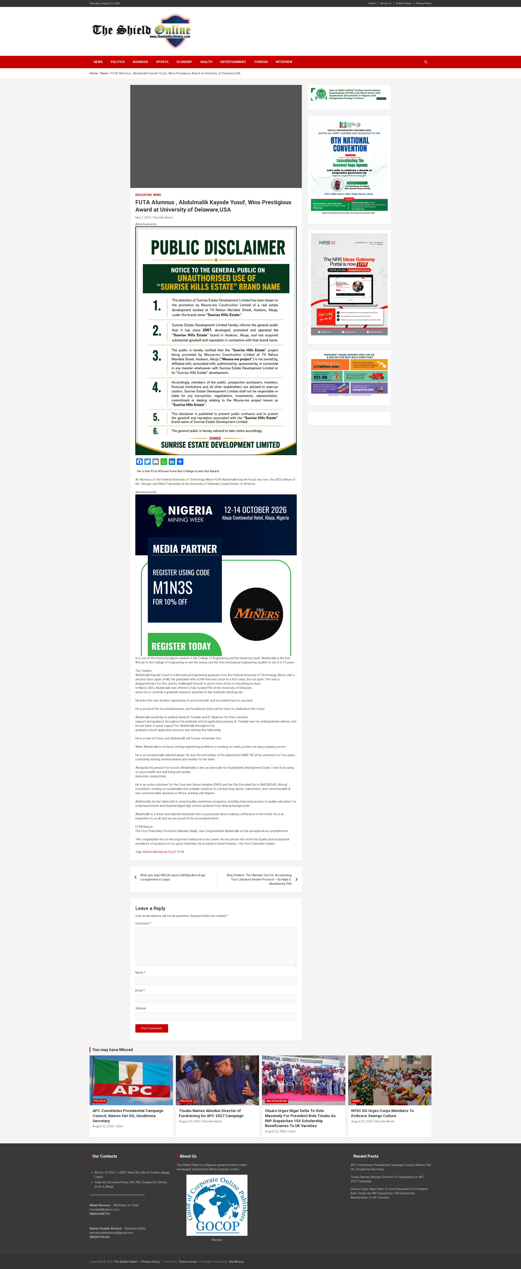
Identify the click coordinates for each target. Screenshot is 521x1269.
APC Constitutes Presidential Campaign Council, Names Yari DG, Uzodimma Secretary (128, 1115)
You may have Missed (112, 1049)
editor (120, 1126)
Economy (184, 62)
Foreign (261, 62)
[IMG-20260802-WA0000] (216, 496)
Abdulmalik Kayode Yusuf (159, 851)
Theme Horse (187, 1262)
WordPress (236, 1262)
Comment (143, 923)
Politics (118, 62)
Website (140, 1008)
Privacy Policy (423, 3)
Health (206, 62)
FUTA (180, 851)
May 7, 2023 (143, 217)
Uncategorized (276, 1101)
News (98, 62)
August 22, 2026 (103, 1126)
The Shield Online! (125, 1262)
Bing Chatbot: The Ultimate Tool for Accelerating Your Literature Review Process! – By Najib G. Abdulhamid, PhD (259, 879)
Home (371, 3)
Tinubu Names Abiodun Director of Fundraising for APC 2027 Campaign (211, 1113)
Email (140, 990)
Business (140, 62)
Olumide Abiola (163, 217)
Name (140, 972)
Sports (162, 62)
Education (143, 194)
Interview (284, 62)
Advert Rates (403, 3)
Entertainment (233, 62)
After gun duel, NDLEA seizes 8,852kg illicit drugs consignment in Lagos (172, 877)
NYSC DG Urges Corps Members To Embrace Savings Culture (382, 1113)
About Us (385, 3)
